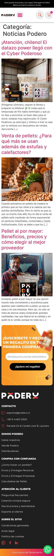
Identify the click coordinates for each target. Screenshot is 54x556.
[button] (20, 15)
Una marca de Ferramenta (27, 552)
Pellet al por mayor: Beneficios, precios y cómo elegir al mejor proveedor (24, 239)
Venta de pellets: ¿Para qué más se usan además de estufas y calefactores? (26, 144)
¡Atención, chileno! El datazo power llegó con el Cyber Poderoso (26, 47)
